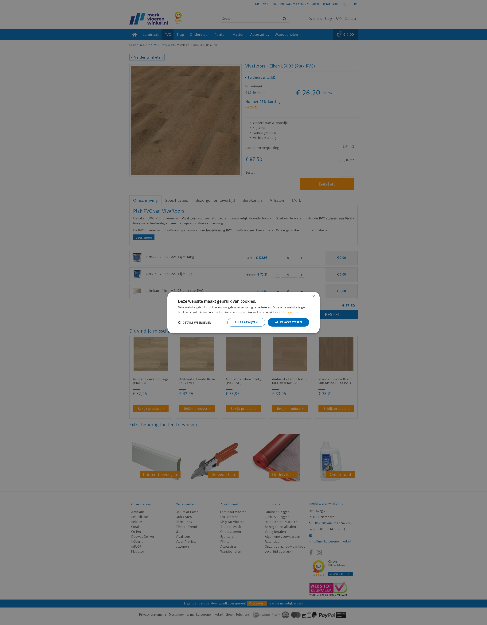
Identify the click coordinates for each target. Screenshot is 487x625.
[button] (194, 322)
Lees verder (290, 312)
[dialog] (243, 312)
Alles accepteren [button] (288, 322)
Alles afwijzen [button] (246, 322)
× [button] (313, 296)
